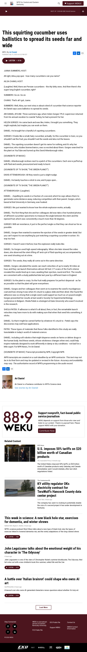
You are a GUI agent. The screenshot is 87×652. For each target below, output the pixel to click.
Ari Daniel (13, 52)
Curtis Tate (40, 499)
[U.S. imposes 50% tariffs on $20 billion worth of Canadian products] (20, 453)
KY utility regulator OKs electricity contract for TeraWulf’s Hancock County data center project (59, 489)
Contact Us (71, 622)
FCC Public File (37, 630)
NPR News (40, 445)
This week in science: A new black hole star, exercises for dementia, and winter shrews (41, 520)
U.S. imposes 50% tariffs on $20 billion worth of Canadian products (59, 453)
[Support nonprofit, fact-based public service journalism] (18, 421)
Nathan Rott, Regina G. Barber (14, 526)
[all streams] (83, 11)
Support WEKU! (74, 3)
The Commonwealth (43, 480)
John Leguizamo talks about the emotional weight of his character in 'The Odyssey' (43, 550)
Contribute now (46, 430)
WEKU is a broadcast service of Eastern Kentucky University (39, 623)
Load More (43, 607)
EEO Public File (55, 622)
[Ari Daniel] (7, 382)
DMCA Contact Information (72, 628)
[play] (6, 11)
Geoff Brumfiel (9, 587)
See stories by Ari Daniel (26, 387)
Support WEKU (55, 627)
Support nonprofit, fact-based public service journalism (59, 414)
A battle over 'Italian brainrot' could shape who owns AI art (42, 581)
